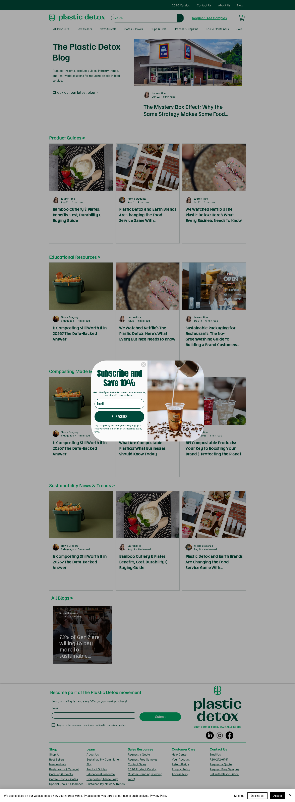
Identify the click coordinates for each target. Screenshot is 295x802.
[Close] (143, 364)
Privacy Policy (158, 796)
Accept (277, 796)
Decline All (257, 796)
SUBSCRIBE (119, 416)
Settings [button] (239, 796)
